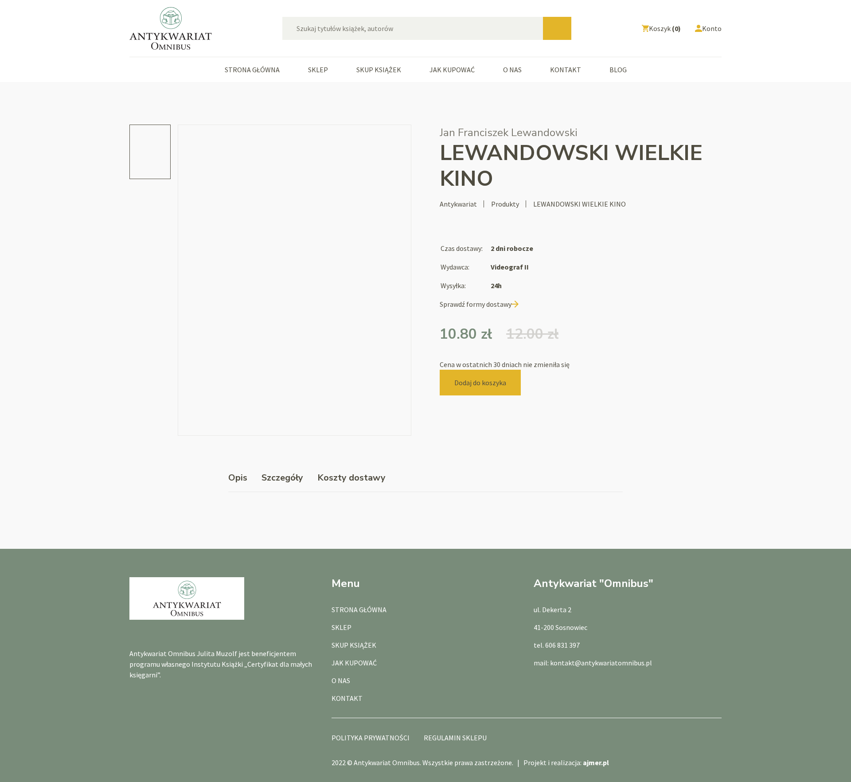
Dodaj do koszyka (480, 382)
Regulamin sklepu (455, 737)
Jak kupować (452, 69)
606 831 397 (562, 645)
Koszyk (665, 28)
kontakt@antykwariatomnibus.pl (601, 662)
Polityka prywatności (371, 737)
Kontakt (565, 69)
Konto (712, 28)
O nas (512, 69)
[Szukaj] (557, 28)
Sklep (318, 69)
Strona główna (252, 69)
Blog (618, 69)
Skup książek (378, 69)
